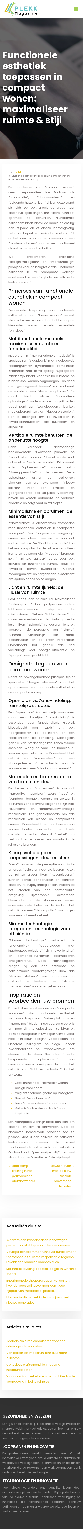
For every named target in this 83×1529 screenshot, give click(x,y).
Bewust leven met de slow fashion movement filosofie (61, 1176)
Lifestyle (17, 172)
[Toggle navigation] (75, 9)
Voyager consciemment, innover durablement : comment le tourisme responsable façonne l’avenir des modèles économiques (41, 1257)
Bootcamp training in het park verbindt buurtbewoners (23, 1173)
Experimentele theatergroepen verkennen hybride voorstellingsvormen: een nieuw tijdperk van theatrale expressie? (38, 1285)
